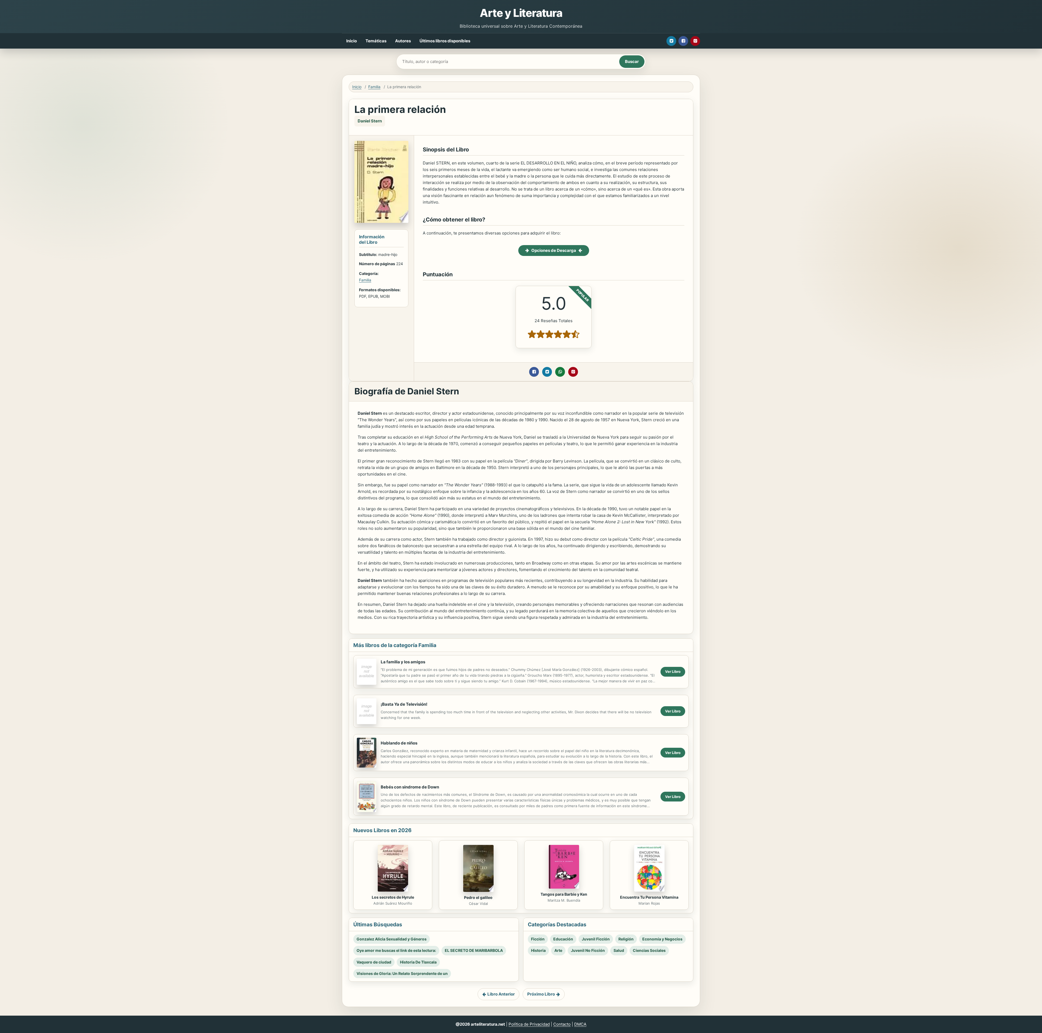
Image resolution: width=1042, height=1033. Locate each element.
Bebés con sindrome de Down (410, 787)
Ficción (538, 939)
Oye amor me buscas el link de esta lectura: (396, 950)
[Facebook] (683, 41)
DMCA (580, 1024)
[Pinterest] (695, 41)
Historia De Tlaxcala (418, 962)
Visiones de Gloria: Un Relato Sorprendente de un (402, 973)
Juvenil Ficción (596, 939)
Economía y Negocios (662, 939)
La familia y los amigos (403, 661)
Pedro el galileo (478, 897)
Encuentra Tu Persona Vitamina (649, 897)
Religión (626, 939)
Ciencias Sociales (649, 950)
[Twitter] (671, 41)
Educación (563, 939)
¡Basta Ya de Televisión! (404, 704)
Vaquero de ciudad (374, 962)
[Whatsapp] (560, 372)
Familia (374, 86)
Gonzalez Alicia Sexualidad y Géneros (392, 939)
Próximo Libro (541, 994)
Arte (558, 950)
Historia (538, 950)
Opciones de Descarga (553, 250)
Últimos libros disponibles (445, 40)
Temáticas (376, 40)
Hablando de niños (399, 743)
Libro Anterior (501, 994)
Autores (403, 40)
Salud (619, 950)
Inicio (351, 40)
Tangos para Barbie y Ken (564, 894)
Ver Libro (673, 671)
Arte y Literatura (521, 13)
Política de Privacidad (529, 1024)
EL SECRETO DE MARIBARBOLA (474, 950)
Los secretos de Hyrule (393, 897)
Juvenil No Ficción (588, 950)
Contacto (562, 1024)
